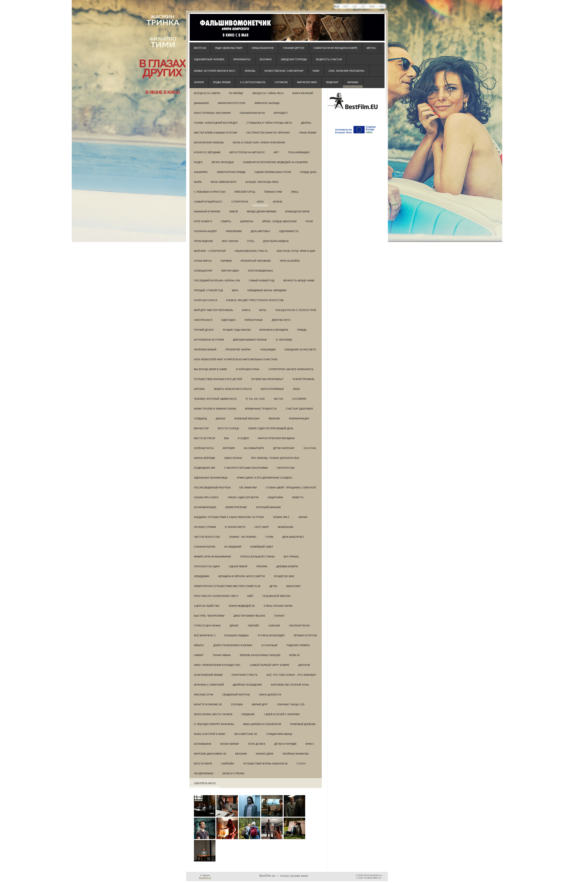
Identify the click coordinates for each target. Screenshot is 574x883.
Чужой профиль (303, 379)
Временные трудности (261, 408)
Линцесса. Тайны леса (267, 93)
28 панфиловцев (205, 507)
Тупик (269, 536)
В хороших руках (247, 369)
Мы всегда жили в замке (210, 369)
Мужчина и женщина (273, 329)
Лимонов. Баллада (266, 103)
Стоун (301, 763)
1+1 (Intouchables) (252, 82)
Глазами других (293, 48)
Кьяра (198, 182)
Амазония (293, 586)
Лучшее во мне (284, 576)
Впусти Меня (203, 763)
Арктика (199, 389)
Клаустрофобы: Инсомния (212, 113)
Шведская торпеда (294, 59)
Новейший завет (261, 546)
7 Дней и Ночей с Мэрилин (282, 714)
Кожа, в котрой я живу (209, 734)
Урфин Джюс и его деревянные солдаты (264, 477)
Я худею (243, 438)
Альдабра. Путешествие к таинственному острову (229, 517)
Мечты (371, 48)
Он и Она (310, 448)
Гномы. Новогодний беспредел (215, 122)
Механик (241, 753)
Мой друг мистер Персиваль (213, 310)
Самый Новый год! (261, 280)
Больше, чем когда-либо (262, 182)
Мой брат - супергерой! (210, 251)
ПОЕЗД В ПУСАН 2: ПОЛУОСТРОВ (295, 310)
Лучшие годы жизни (236, 329)
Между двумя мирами (261, 211)
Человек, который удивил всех (215, 398)
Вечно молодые (223, 162)
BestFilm (200, 48)
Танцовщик (268, 349)
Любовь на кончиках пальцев (260, 655)
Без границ (291, 556)
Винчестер (201, 428)
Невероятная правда (231, 172)
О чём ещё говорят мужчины (214, 724)
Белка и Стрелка (233, 773)
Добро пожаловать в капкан (232, 645)
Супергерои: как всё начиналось (291, 369)
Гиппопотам (285, 467)
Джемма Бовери (287, 566)
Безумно (266, 59)
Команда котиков (297, 211)
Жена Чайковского (224, 182)
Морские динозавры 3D (210, 753)
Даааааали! (201, 103)
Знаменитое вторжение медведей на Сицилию (275, 162)
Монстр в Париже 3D (208, 704)
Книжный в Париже (207, 211)
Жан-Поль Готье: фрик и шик (296, 251)
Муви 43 (294, 655)
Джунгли (304, 665)
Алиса (246, 310)
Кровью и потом (305, 635)
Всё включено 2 (204, 635)
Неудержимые (203, 773)
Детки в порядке (285, 744)
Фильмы (352, 82)
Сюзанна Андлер (205, 231)
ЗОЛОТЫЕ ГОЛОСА (205, 300)
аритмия (229, 448)
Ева (226, 438)
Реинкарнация (299, 418)
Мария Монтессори (231, 103)
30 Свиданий (232, 546)
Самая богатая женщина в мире (335, 48)
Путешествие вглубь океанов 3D (265, 763)
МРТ (276, 152)
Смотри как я (203, 320)
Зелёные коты (204, 448)
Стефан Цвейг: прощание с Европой (291, 487)
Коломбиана (202, 744)
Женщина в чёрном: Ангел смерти (241, 576)
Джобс (234, 625)
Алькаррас (201, 172)
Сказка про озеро (206, 497)
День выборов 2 (293, 536)
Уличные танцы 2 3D (290, 704)
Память (226, 221)
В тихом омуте (235, 527)
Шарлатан (246, 221)
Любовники (234, 231)
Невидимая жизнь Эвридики (266, 290)
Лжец (294, 191)
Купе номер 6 (203, 221)
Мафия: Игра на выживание (212, 556)
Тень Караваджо (299, 152)
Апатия (199, 82)
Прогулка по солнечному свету (216, 596)
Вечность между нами (298, 280)
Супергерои (239, 201)
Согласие (281, 82)
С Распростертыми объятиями (246, 467)
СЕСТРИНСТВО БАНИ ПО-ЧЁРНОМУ (268, 132)
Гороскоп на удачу (207, 566)
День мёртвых (260, 231)
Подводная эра (204, 467)
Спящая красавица (279, 734)
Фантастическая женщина (276, 438)
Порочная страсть (245, 675)
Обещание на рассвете (300, 349)
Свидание (248, 714)
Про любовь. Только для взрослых (275, 458)
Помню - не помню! (242, 536)
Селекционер (203, 270)
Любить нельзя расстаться (233, 389)
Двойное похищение (247, 684)
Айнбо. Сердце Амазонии (279, 221)
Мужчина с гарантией (209, 684)
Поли (309, 221)
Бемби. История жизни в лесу (214, 70)
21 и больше (269, 645)
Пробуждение (203, 241)
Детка (273, 586)
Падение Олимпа (298, 645)
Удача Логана (233, 458)
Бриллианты (241, 59)
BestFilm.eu (205, 878)
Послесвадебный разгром (212, 487)
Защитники (275, 497)
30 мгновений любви (208, 675)
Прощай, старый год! (208, 290)
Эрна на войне (290, 260)
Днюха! (220, 418)
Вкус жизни (230, 241)
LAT (355, 6)
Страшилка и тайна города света (269, 122)
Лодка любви (222, 82)
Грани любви (307, 132)
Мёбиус (199, 645)
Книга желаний (302, 93)
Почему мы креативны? (267, 379)
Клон (260, 201)
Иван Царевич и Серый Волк (262, 724)
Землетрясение (236, 507)
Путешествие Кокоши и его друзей (218, 379)
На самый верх (254, 448)
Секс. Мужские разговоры (346, 70)
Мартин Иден (230, 270)
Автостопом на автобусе (247, 152)
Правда (302, 329)
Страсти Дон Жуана (207, 625)
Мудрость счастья (329, 59)
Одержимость (289, 231)
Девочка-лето (281, 320)
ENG (372, 6)
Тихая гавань (222, 655)
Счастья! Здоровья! (299, 408)
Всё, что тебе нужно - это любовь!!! (291, 675)
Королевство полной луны (290, 684)
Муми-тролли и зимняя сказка (215, 408)
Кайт (250, 596)
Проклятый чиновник (256, 260)
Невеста (297, 497)
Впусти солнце (228, 428)
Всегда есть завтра (207, 93)
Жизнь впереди (204, 458)
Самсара (274, 625)
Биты (262, 310)
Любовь (250, 70)
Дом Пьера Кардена (276, 241)
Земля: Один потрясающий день (270, 428)
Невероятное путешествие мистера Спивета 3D (227, 586)
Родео (198, 162)
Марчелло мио (307, 82)
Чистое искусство (207, 536)
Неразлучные (254, 320)
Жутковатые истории (209, 339)
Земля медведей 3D (241, 605)
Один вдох (228, 320)
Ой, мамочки (248, 487)
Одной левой (238, 566)
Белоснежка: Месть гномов (213, 714)
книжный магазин (246, 418)
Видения (332, 82)
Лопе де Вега (256, 744)
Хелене (277, 201)
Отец (250, 241)
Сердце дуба (308, 172)
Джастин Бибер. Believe (249, 615)
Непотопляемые (272, 389)
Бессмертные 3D (245, 734)
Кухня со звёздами (207, 152)
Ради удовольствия (228, 48)
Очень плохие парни (278, 605)
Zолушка (237, 704)
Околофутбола (299, 625)
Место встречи (204, 438)
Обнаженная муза (252, 113)
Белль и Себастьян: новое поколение (259, 142)
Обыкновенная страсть (251, 251)
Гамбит (199, 655)
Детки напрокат (284, 448)
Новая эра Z (281, 517)
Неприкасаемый (205, 349)
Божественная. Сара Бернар (284, 70)
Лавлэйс (253, 625)
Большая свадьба (236, 635)
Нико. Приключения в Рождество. (217, 665)
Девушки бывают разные (250, 339)
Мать (235, 290)
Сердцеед (200, 418)
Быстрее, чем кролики (209, 615)
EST (346, 6)
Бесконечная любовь (209, 142)
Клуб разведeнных (260, 270)
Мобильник (285, 527)
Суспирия (299, 398)
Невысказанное (263, 48)
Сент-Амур (261, 527)
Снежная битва (204, 546)
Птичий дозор (204, 329)
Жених (302, 517)
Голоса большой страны (257, 556)
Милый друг (260, 704)
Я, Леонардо (284, 339)
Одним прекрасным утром (272, 172)
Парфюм (226, 260)
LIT (363, 6)
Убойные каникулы (295, 753)
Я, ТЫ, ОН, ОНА (255, 398)
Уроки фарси (202, 260)
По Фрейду (236, 93)
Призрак (261, 566)
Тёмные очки (273, 191)
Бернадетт (281, 113)
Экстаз (278, 398)
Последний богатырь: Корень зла (217, 280)
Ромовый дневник (302, 724)
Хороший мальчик (268, 507)
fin (381, 6)
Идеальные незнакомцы (211, 477)
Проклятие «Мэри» (238, 349)
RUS (336, 6)
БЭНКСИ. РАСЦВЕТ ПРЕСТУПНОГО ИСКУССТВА (255, 300)
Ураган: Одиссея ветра (243, 497)
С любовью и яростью (210, 191)
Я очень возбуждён (271, 635)
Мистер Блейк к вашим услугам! (215, 132)
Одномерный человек (209, 59)
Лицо (296, 389)
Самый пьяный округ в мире (269, 665)
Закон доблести (270, 694)
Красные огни (203, 694)
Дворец (306, 122)
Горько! (279, 615)
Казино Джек (264, 753)
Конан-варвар (229, 744)
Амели (233, 211)
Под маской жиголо (277, 596)
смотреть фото (205, 783)
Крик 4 (310, 744)
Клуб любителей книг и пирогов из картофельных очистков (235, 359)
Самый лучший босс (208, 201)
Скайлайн (227, 763)
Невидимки (201, 576)
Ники (316, 70)
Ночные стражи (205, 527)
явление (274, 418)
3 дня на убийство (207, 605)
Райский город (245, 191)
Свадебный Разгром (236, 694)
